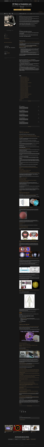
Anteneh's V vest (33, 431)
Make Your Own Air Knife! (22, 222)
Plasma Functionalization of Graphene (10, 431)
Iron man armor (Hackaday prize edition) (18, 431)
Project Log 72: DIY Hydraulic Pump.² (24, 97)
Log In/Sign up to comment (22, 419)
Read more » (20, 99)
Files (25, 13)
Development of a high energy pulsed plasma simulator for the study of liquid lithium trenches (29, 377)
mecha (9, 47)
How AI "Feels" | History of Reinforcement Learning (24, 148)
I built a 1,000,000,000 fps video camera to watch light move (30, 194)
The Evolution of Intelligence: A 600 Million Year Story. (25, 170)
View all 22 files (29, 126)
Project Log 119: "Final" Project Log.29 (24, 324)
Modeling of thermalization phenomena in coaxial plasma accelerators (26, 381)
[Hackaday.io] (6, 1)
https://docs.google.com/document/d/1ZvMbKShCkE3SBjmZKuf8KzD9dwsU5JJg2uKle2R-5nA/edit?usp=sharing (28, 46)
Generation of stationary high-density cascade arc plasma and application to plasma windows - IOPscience (29, 290)
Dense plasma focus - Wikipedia (22, 368)
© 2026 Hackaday (22, 445)
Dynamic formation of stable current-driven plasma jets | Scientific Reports (27, 376)
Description (20, 13)
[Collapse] (23, 131)
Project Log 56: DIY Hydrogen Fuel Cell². (25, 79)
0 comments (27, 193)
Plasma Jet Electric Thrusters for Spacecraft (24, 349)
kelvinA (6, 36)
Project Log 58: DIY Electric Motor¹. (24, 81)
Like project (26, 9)
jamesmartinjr (6, 37)
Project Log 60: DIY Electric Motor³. (24, 83)
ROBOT (7, 47)
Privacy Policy (22, 444)
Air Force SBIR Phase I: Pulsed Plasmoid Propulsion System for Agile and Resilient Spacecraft (29, 375)
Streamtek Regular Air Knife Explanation (23, 226)
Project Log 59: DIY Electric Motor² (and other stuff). (26, 82)
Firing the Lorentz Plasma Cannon (23, 363)
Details (23, 13)
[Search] (31, 1)
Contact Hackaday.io (12, 444)
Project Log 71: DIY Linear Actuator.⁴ (24, 96)
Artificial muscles (13, 47)
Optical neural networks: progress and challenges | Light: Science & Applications (27, 180)
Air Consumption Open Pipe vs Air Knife (23, 227)
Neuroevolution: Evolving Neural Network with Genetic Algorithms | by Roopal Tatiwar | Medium (28, 167)
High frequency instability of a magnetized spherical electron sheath (28, 258)
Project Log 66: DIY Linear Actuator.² (24, 90)
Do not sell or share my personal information (32, 444)
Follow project (17, 9)
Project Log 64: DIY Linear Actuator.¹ (24, 88)
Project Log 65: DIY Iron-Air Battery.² (24, 89)
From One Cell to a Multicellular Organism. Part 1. (24, 171)
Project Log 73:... (22, 98)
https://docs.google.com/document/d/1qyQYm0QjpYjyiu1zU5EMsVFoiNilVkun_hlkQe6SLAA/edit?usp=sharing (29, 42)
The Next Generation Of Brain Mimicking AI (23, 181)
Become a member (17, 437)
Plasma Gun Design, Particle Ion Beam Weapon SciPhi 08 (25, 395)
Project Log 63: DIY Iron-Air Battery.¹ (24, 87)
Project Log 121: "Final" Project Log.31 (24, 132)
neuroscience (8, 52)
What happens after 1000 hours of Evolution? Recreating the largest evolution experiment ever (29, 172)
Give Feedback (16, 444)
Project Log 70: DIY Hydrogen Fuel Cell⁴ (25, 95)
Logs (31, 13)
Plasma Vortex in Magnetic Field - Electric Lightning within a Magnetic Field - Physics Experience (28, 345)
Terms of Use (19, 444)
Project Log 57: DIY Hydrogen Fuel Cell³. (25, 80)
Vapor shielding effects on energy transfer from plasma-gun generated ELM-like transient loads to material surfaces (29, 374)
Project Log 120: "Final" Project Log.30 (24, 192)
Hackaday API (26, 444)
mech (5, 47)
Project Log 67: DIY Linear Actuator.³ (24, 91)
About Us (9, 444)
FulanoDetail (20, 193)
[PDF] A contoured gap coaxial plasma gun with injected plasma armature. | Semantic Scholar (29, 370)
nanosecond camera (25, 318)
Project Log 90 (29, 59)
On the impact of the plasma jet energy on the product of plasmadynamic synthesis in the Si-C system (29, 380)
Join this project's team (6, 38)
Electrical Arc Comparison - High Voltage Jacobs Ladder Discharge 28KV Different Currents (29, 326)
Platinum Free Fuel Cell (25, 431)
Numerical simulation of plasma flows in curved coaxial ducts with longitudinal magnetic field (29, 369)
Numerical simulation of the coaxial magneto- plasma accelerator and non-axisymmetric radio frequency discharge (29, 387)
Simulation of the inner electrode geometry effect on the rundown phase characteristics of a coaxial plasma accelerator (28, 372)
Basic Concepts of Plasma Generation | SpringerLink (26, 207)
